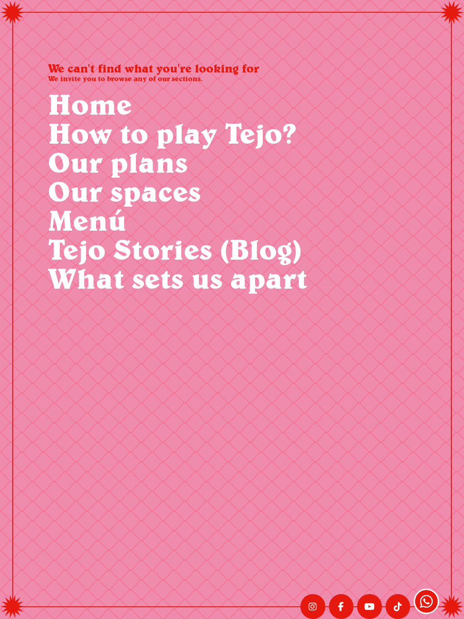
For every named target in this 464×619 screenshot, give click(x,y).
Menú (87, 220)
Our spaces (124, 191)
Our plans (118, 162)
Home (90, 104)
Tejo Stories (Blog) (175, 249)
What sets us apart (177, 278)
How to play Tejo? (172, 133)
